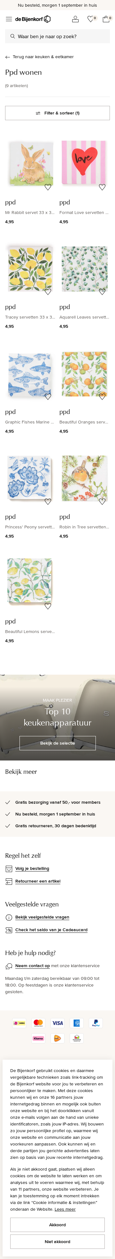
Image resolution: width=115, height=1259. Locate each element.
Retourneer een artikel (37, 881)
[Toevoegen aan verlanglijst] (48, 187)
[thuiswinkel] (77, 1041)
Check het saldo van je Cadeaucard (51, 929)
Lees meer (65, 1209)
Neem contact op (32, 965)
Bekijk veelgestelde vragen (42, 917)
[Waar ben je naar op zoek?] (13, 36)
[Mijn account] (75, 19)
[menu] (9, 19)
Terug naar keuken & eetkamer (43, 56)
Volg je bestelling (32, 868)
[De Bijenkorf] (32, 19)
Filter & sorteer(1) (62, 113)
